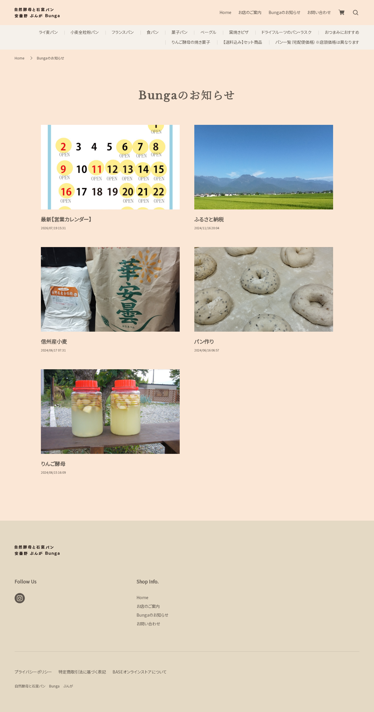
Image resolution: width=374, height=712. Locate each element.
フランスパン (123, 32)
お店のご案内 (250, 12)
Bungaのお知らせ (284, 12)
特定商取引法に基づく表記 (82, 672)
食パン (152, 32)
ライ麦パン (48, 32)
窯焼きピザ (238, 32)
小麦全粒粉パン (84, 32)
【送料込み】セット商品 (242, 42)
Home (225, 12)
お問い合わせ (319, 12)
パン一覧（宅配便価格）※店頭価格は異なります (317, 42)
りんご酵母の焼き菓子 (191, 42)
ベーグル (208, 32)
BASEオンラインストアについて (139, 672)
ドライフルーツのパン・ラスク (286, 32)
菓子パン (179, 32)
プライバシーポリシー (33, 672)
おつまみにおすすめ (342, 32)
